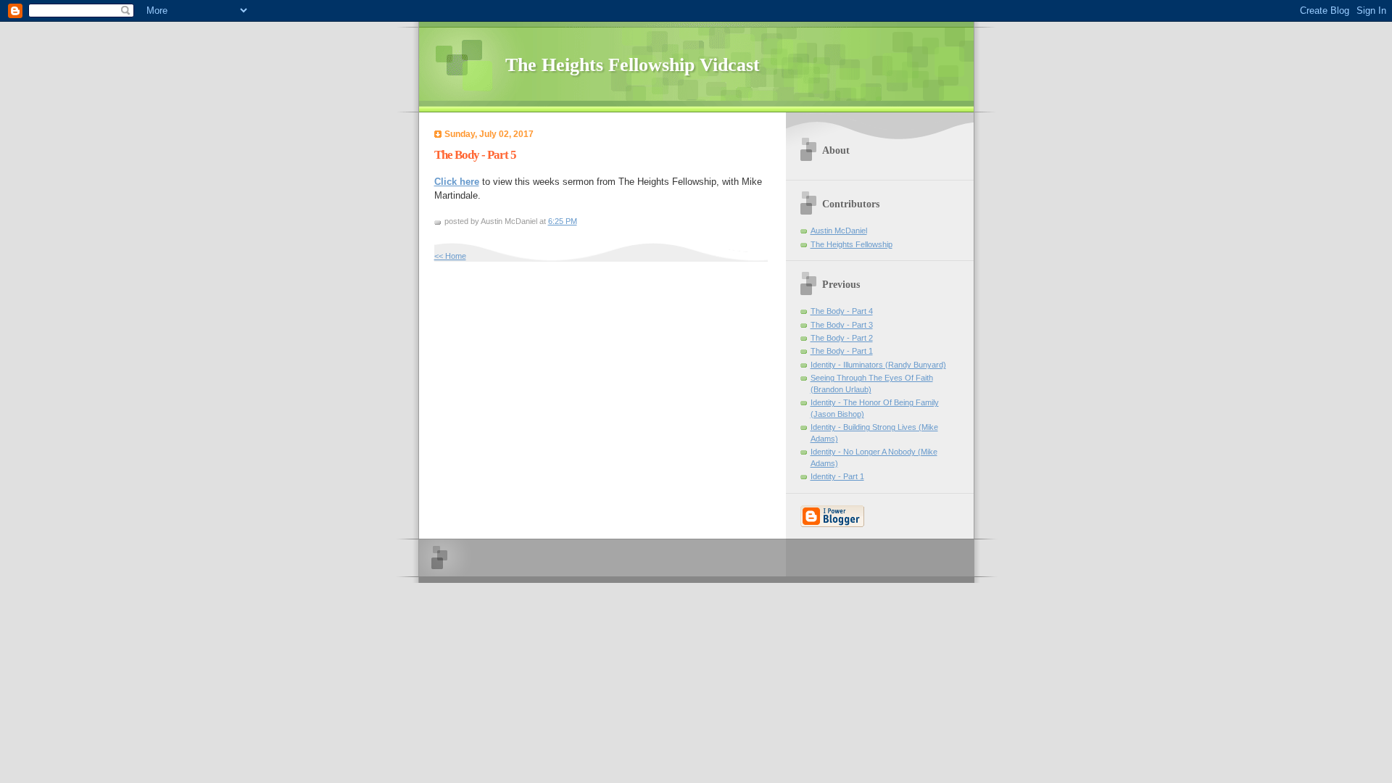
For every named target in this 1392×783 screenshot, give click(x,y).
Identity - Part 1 (837, 476)
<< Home (450, 256)
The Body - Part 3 (842, 324)
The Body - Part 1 (842, 351)
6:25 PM (562, 221)
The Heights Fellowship (851, 244)
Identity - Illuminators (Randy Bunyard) (878, 364)
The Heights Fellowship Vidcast (632, 64)
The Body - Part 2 (842, 338)
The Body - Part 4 (842, 311)
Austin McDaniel (839, 230)
